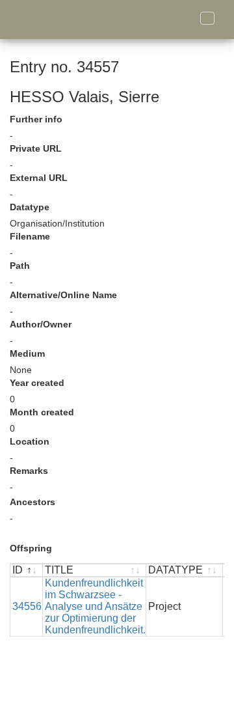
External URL (39, 178)
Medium (27, 353)
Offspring (31, 548)
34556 (27, 606)
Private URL (36, 148)
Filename (30, 236)
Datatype (29, 207)
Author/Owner (41, 324)
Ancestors (32, 502)
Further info (36, 119)
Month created (42, 412)
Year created (37, 383)
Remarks (29, 470)
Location (29, 441)
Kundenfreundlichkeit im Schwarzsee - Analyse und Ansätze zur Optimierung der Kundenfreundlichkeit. (95, 606)
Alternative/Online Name (63, 295)
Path (20, 265)
